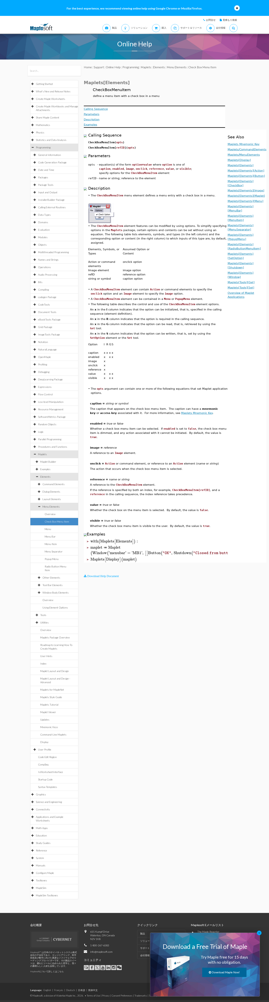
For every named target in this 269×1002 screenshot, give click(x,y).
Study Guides (43, 842)
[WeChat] (119, 967)
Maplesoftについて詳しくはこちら (47, 971)
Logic (41, 431)
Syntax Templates (47, 786)
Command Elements (53, 484)
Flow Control (45, 394)
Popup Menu (52, 558)
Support (99, 67)
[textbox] (114, 541)
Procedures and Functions (52, 446)
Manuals (40, 865)
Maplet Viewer (48, 712)
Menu (48, 529)
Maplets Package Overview (55, 637)
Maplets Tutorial (49, 704)
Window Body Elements (55, 592)
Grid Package (45, 327)
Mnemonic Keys (49, 727)
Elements (45, 476)
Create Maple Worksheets (50, 98)
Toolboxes (41, 880)
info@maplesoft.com (101, 951)
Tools (43, 615)
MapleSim (41, 887)
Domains (43, 222)
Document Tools (47, 312)
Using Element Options (55, 607)
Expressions (45, 386)
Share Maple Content (47, 117)
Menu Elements (51, 506)
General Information (49, 154)
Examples (45, 469)
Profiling (42, 364)
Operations (44, 267)
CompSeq (43, 764)
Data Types (44, 214)
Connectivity (43, 809)
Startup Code (45, 779)
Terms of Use (93, 995)
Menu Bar (50, 536)
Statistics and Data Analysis (51, 139)
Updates (44, 719)
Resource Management (50, 409)
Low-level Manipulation (50, 401)
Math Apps (42, 828)
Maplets (42, 454)
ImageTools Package (49, 334)
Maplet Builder (48, 461)
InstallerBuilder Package (51, 199)
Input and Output (47, 192)
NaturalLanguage (47, 349)
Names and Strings (48, 259)
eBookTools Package (49, 319)
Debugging (43, 371)
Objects (42, 244)
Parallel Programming (49, 439)
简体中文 (93, 990)
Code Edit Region (47, 757)
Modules (43, 237)
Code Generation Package (52, 162)
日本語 (81, 990)
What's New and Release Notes (53, 91)
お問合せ (211, 19)
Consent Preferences (121, 995)
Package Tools (45, 184)
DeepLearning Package (50, 379)
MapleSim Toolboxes (47, 895)
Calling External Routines (52, 207)
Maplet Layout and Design (54, 671)
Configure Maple (45, 872)
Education (41, 835)
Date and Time (46, 169)
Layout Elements (51, 499)
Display (44, 742)
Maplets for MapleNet (52, 689)
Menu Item (51, 544)
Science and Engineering (49, 801)
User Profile (44, 749)
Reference (41, 850)
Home (88, 67)
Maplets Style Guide (51, 697)
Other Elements (51, 577)
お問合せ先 (91, 925)
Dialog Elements (51, 491)
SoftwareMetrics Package (52, 416)
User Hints (46, 656)
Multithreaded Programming (53, 252)
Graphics (41, 794)
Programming (43, 147)
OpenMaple (44, 356)
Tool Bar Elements (52, 585)
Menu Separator (54, 551)
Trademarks (140, 995)
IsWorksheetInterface (50, 771)
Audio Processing (47, 274)
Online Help (113, 67)
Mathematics (43, 124)
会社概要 (36, 925)
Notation (43, 341)
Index (43, 663)
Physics (40, 132)
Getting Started (44, 83)
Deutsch (70, 990)
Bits (40, 282)
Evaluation (44, 229)
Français (58, 990)
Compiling (43, 289)
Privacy (105, 995)
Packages (43, 177)
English (47, 990)
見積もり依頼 (230, 19)
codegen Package (47, 297)
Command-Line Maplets (53, 734)
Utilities (44, 622)
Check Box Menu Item (57, 521)
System (40, 857)
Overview (50, 514)
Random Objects (47, 424)
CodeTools (44, 304)
